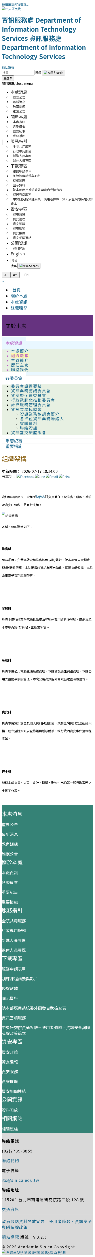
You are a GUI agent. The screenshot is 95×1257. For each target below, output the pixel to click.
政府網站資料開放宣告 (23, 1221)
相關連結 (10, 1129)
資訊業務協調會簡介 (40, 414)
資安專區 (19, 209)
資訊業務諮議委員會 (31, 390)
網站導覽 (8, 67)
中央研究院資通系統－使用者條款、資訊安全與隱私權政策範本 (52, 201)
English (18, 254)
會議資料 (29, 423)
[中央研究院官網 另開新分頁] (11, 8)
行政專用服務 (14, 930)
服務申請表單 (14, 969)
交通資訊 (10, 1209)
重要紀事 (10, 892)
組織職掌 (19, 308)
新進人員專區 (14, 940)
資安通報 (10, 1062)
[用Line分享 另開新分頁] (40, 476)
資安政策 (10, 1052)
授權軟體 (10, 988)
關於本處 (19, 116)
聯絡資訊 (29, 428)
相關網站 (12, 1118)
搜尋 (38, 72)
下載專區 (19, 166)
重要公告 (10, 824)
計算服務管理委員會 (31, 404)
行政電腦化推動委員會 (33, 400)
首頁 (16, 290)
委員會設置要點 (26, 386)
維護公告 (19, 111)
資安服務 (10, 1071)
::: (28, 4)
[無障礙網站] (34, 1252)
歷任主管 (20, 365)
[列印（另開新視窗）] (64, 476)
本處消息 (19, 92)
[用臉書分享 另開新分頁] (25, 476)
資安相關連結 (22, 237)
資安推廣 (10, 1081)
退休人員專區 (22, 160)
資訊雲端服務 (14, 1017)
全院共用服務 (14, 921)
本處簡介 (20, 351)
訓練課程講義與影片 (20, 978)
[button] (17, 83)
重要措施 (19, 135)
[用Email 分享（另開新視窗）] (52, 476)
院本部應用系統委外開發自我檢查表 (37, 189)
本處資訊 (19, 302)
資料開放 (19, 248)
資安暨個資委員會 (28, 395)
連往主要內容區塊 (14, 4)
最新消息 (10, 834)
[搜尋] (53, 72)
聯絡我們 (20, 369)
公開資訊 (19, 243)
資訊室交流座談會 (28, 432)
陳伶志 (40, 496)
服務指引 (19, 141)
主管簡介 (20, 360)
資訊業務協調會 (26, 409)
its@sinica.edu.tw (20, 1180)
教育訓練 (10, 844)
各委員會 (14, 378)
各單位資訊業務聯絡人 (42, 418)
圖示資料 (10, 998)
